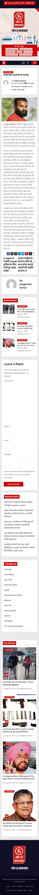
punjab (19, 52)
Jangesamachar (12, 54)
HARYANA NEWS (10, 585)
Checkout (20, 886)
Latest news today (26, 49)
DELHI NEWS (9, 574)
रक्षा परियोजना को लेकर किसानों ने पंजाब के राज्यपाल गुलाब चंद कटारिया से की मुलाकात (19, 536)
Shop (30, 890)
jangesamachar (20, 81)
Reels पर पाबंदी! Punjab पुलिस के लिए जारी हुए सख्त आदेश (10, 264)
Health (7, 590)
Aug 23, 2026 (22, 314)
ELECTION (8, 580)
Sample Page (22, 890)
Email (7, 440)
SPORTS (7, 616)
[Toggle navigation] (23, 63)
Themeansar (20, 882)
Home (8, 886)
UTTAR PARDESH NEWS (13, 626)
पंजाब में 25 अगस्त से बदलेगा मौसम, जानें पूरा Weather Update (26, 311)
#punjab (20, 89)
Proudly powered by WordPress (13, 879)
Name (7, 426)
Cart (13, 886)
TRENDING (8, 621)
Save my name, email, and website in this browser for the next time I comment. (19, 474)
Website (7, 454)
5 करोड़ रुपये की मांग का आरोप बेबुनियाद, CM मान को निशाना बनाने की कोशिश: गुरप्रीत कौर (19, 547)
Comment (9, 381)
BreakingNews (10, 52)
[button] (28, 62)
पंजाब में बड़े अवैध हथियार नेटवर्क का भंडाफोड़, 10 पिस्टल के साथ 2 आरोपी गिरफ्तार (18, 513)
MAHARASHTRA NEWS (13, 595)
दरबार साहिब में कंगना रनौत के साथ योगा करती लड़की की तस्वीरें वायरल (25, 264)
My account (11, 890)
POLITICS (7, 605)
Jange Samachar (12, 49)
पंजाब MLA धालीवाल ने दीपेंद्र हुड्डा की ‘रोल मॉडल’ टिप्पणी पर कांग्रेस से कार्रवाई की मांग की (18, 525)
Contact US (29, 886)
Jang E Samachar (26, 54)
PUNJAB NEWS (8, 72)
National (7, 600)
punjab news (28, 52)
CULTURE (7, 569)
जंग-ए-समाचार (20, 31)
